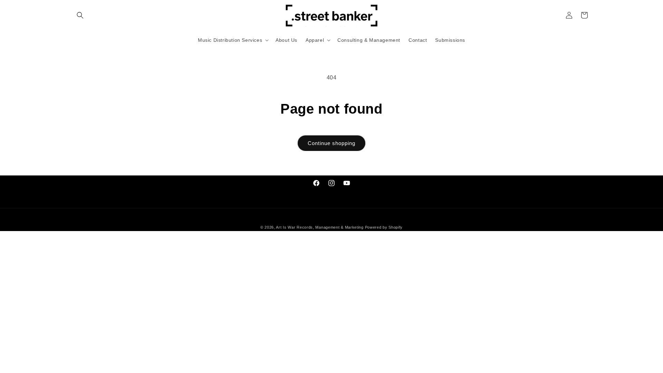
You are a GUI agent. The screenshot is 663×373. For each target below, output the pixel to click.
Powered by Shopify (384, 227)
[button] (80, 15)
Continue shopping (331, 143)
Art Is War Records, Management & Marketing (320, 227)
